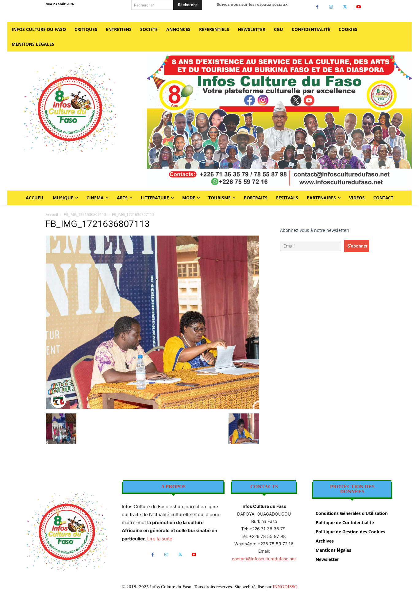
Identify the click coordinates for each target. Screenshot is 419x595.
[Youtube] (358, 7)
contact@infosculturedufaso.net (264, 558)
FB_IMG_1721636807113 (85, 214)
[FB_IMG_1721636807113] (152, 407)
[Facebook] (317, 7)
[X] (345, 7)
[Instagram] (331, 7)
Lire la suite (159, 539)
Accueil (52, 214)
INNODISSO (285, 586)
